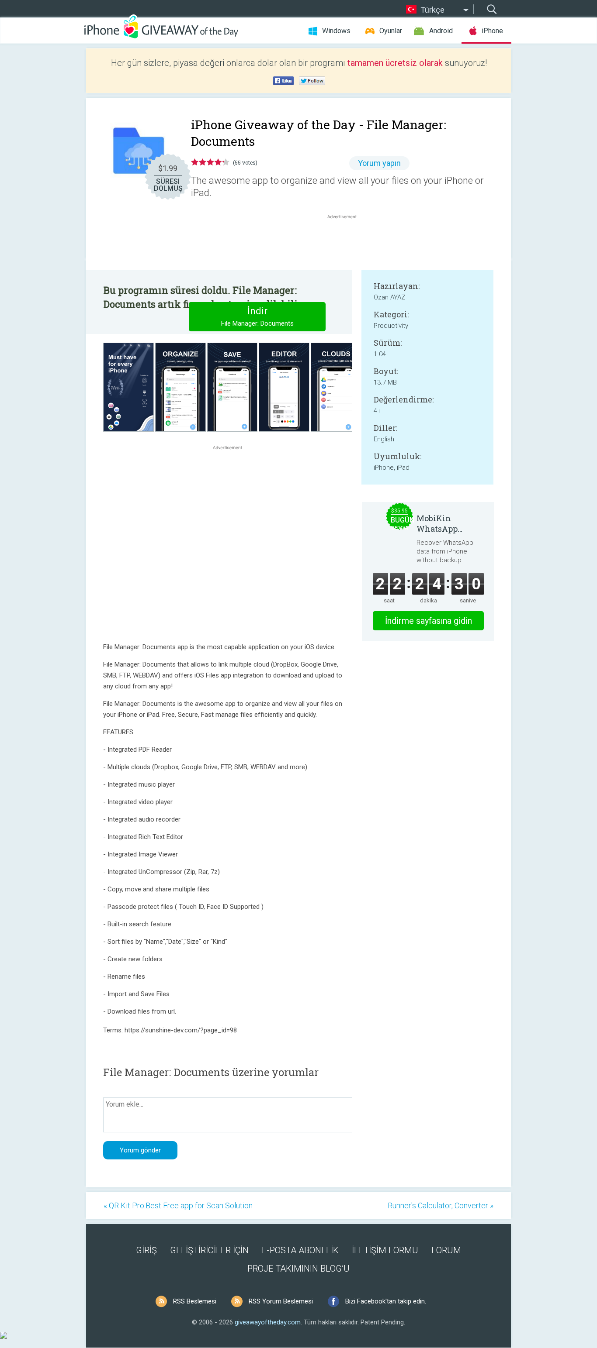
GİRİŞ (146, 1250)
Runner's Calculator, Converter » (440, 1205)
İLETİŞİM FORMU (385, 1250)
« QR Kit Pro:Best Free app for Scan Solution (178, 1205)
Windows (336, 31)
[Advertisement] (346, 242)
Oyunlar (390, 31)
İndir (257, 316)
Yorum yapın (379, 163)
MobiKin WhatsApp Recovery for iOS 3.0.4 (449, 523)
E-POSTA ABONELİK (300, 1250)
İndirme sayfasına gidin (428, 621)
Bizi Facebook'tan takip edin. (385, 1301)
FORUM (446, 1250)
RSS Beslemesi (194, 1301)
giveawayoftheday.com (268, 1322)
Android (441, 31)
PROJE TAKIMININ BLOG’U (298, 1268)
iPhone (492, 31)
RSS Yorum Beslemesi (281, 1301)
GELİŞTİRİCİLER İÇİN (209, 1250)
